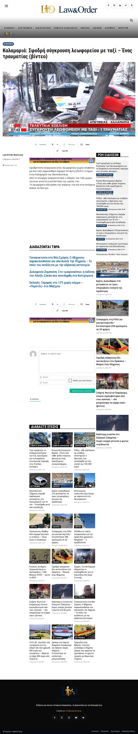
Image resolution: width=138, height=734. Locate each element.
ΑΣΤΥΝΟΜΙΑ (35, 486)
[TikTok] (126, 5)
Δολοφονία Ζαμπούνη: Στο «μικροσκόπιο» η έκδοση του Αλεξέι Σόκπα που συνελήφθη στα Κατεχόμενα (61, 273)
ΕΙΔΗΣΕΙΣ (8, 43)
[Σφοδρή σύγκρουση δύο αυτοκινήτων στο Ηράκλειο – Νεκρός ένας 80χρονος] (62, 556)
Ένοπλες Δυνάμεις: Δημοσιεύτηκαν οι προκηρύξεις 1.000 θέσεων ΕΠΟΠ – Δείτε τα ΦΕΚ (39, 572)
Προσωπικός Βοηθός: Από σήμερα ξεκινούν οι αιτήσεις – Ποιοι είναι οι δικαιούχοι (39, 535)
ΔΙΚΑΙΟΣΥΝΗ (80, 446)
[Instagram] (114, 5)
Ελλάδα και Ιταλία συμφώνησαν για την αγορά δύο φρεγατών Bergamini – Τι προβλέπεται (83, 537)
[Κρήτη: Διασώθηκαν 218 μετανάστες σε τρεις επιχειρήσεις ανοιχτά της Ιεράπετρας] (62, 480)
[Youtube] (76, 717)
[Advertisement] (62, 215)
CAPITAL (33, 527)
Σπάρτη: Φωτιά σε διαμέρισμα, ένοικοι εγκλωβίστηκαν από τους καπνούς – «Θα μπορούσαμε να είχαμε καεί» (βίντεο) (39, 608)
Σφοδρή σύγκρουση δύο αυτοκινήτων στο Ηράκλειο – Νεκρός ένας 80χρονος (61, 570)
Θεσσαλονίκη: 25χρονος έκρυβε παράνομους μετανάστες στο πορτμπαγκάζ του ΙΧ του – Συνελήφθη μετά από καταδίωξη (39, 499)
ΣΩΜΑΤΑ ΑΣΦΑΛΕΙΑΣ (38, 446)
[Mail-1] (83, 717)
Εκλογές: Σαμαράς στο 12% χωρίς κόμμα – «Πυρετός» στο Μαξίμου (56, 284)
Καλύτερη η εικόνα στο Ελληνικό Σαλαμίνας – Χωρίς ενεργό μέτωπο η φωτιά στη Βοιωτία (62, 605)
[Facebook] (108, 5)
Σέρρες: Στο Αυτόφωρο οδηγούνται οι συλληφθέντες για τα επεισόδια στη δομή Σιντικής (84, 572)
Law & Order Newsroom (13, 155)
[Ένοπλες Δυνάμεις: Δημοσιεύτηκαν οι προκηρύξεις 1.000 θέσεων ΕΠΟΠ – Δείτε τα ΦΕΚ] (39, 556)
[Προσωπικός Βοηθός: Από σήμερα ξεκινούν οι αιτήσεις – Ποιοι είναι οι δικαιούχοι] (39, 521)
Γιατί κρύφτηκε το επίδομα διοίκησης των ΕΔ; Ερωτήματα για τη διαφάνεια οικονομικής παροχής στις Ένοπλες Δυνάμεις (39, 458)
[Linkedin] (120, 5)
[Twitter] (61, 717)
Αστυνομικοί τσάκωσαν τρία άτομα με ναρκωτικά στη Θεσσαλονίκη (84, 495)
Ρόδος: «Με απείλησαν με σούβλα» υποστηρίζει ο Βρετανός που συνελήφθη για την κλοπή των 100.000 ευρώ (84, 458)
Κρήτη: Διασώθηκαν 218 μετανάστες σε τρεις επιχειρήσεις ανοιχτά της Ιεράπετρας (61, 496)
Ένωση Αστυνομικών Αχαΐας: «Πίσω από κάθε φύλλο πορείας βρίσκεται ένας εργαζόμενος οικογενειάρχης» (61, 457)
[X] (131, 5)
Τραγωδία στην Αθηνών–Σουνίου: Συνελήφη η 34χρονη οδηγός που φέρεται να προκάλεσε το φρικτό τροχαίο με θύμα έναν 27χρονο (84, 650)
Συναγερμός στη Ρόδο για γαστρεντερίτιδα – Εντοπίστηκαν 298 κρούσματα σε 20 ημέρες (62, 537)
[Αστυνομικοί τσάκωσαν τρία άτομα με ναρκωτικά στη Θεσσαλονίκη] (84, 480)
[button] (131, 21)
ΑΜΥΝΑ (78, 527)
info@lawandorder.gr (74, 711)
